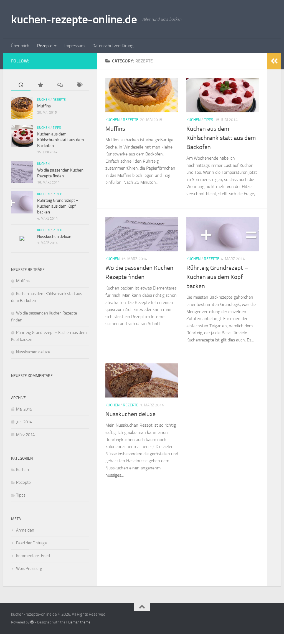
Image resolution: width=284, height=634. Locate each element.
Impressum (74, 45)
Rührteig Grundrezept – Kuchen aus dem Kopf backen (217, 277)
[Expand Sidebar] (274, 61)
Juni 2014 (24, 421)
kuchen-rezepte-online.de (74, 19)
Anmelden (25, 530)
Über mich (20, 45)
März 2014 (25, 434)
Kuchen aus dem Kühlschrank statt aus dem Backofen (221, 138)
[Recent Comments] (59, 85)
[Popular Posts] (40, 85)
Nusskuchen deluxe (130, 414)
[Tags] (79, 85)
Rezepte (44, 45)
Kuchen (112, 119)
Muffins (115, 128)
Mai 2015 (24, 409)
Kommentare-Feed (33, 555)
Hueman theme (78, 622)
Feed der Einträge (31, 542)
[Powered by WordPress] (32, 622)
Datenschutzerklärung (112, 45)
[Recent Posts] (21, 85)
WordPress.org (29, 568)
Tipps (208, 119)
